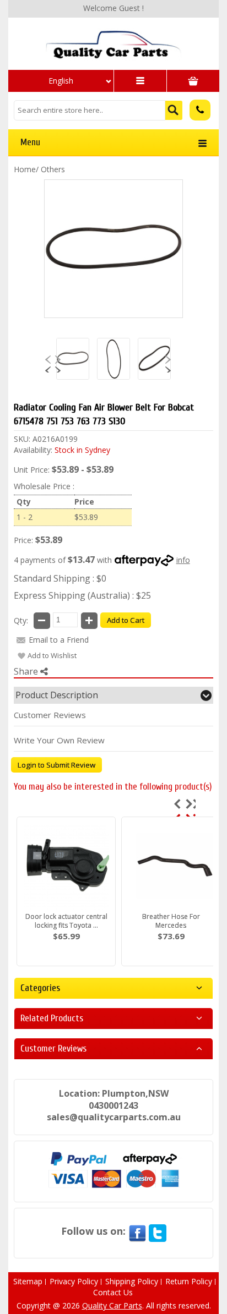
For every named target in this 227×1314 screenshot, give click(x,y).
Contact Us (113, 1292)
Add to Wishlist (52, 655)
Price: (23, 540)
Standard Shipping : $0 (60, 578)
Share (27, 671)
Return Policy (188, 1281)
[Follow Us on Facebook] (137, 1231)
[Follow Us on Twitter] (157, 1231)
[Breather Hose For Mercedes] (171, 867)
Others (53, 169)
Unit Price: (32, 469)
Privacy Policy (74, 1281)
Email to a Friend (59, 639)
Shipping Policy (131, 1281)
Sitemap (27, 1281)
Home (25, 169)
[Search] (173, 110)
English (60, 80)
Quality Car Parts (112, 1305)
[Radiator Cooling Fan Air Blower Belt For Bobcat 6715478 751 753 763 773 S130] (113, 44)
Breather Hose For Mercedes (171, 921)
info (183, 560)
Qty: (21, 620)
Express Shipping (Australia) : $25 (82, 595)
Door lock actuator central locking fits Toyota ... (66, 921)
